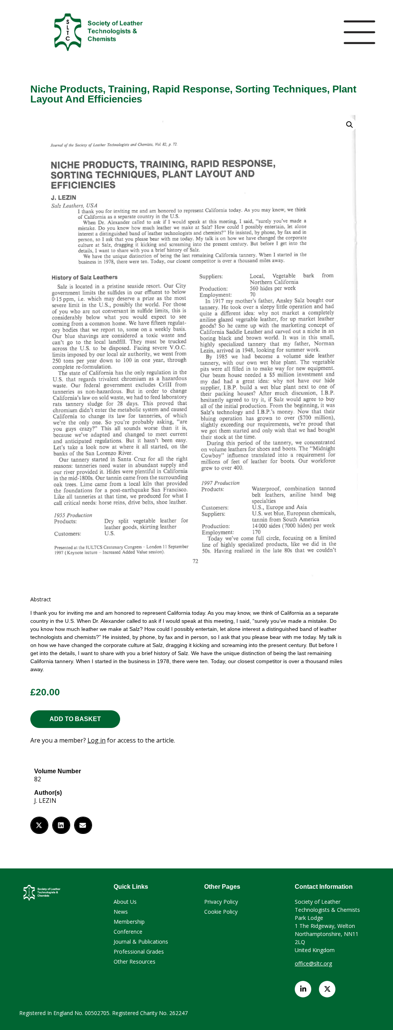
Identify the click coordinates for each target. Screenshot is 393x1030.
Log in (97, 740)
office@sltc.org (313, 963)
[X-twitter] (327, 989)
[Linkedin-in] (303, 989)
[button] (39, 825)
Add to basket (75, 719)
